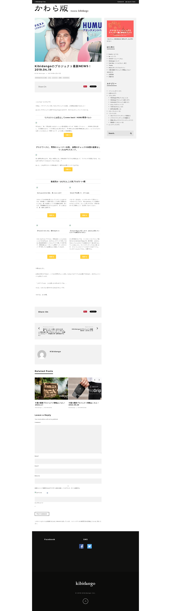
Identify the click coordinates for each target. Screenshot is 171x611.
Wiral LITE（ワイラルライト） (117, 67)
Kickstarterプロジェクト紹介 (118, 102)
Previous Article (48, 327)
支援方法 (111, 76)
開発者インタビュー (116, 122)
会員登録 (111, 74)
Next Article (89, 327)
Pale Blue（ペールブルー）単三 (118, 63)
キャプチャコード (39, 502)
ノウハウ (111, 113)
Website (37, 475)
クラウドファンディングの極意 (119, 118)
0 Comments (66, 77)
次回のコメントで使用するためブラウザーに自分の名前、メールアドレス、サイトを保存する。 (58, 488)
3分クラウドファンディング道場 (119, 115)
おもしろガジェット (116, 104)
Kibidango (40, 73)
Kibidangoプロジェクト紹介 (41, 77)
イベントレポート (114, 91)
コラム (49, 77)
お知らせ (111, 93)
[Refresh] (47, 492)
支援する (68, 135)
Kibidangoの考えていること (118, 98)
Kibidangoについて (114, 61)
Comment (38, 422)
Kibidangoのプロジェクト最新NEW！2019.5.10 (82, 329)
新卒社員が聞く (114, 109)
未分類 (60, 77)
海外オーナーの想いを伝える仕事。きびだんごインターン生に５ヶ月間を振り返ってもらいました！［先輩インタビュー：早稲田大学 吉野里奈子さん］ (51, 332)
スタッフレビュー (114, 111)
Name (37, 456)
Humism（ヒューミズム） (116, 58)
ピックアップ (54, 77)
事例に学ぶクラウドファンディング (120, 120)
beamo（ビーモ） (114, 54)
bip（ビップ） (113, 56)
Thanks (111, 65)
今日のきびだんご (115, 106)
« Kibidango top (40, 1)
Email (37, 466)
